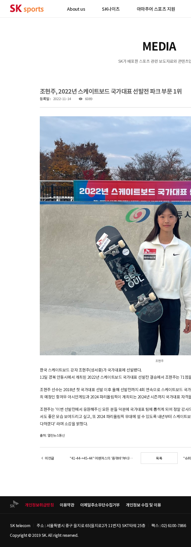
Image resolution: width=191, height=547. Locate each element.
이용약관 (67, 504)
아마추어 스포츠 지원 (156, 8)
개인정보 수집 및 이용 (143, 504)
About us (76, 8)
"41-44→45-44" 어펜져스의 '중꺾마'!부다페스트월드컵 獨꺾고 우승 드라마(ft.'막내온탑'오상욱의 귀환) (102, 458)
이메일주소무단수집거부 (100, 504)
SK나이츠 (111, 8)
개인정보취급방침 (39, 504)
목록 (159, 458)
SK (27, 8)
